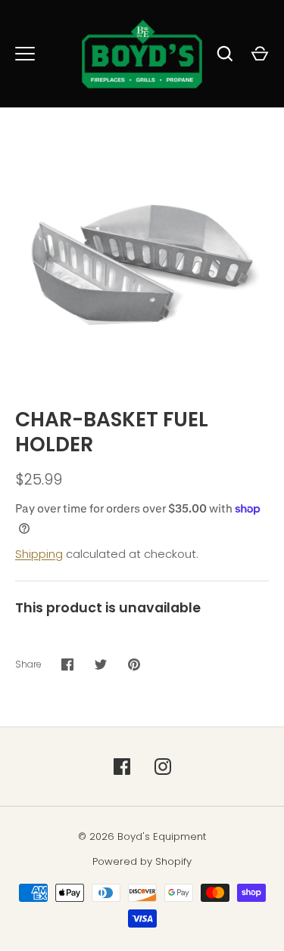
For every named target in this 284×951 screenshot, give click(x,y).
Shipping (39, 554)
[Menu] (25, 53)
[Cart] (259, 53)
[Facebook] (122, 766)
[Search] (225, 53)
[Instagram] (162, 766)
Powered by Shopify (142, 861)
